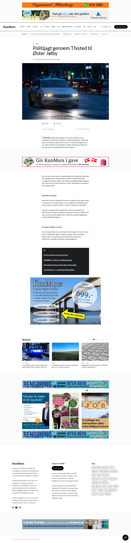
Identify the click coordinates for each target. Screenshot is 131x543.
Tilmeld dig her (57, 469)
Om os (89, 26)
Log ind (106, 26)
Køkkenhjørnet (90, 34)
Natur (110, 487)
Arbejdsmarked (96, 468)
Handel (99, 476)
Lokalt (22, 26)
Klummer (104, 479)
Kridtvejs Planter (102, 34)
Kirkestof (106, 476)
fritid (93, 476)
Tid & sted (78, 26)
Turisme (101, 495)
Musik (105, 487)
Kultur (35, 26)
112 (41, 26)
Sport (29, 26)
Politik (116, 487)
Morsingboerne (96, 487)
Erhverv (112, 468)
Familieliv (95, 472)
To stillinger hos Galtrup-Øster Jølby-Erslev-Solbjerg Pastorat (39, 34)
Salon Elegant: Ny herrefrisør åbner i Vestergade (59, 265)
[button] (89, 339)
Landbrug (94, 483)
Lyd (58, 26)
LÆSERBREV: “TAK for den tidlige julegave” (57, 260)
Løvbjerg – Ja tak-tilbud (76, 34)
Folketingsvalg (104, 472)
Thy (95, 26)
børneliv (105, 468)
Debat (53, 26)
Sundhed (94, 495)
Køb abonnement (121, 27)
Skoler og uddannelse (110, 491)
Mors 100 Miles (103, 483)
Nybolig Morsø (63, 34)
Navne (47, 26)
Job (84, 26)
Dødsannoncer (67, 26)
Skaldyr (101, 491)
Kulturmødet (113, 479)
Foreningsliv (113, 472)
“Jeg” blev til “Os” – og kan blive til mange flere (59, 270)
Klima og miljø (96, 479)
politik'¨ (94, 491)
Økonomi (108, 495)
